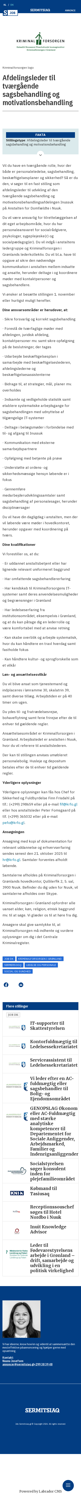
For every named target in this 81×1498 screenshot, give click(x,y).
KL (5, 4)
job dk (8, 958)
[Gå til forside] (10, 13)
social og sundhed (17, 971)
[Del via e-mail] (20, 985)
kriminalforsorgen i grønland (40, 958)
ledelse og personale (41, 965)
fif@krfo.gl (68, 804)
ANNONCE (70, 10)
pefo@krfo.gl (13, 822)
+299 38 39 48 (43, 1364)
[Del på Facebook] (6, 985)
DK (12, 4)
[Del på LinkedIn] (13, 985)
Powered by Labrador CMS (40, 1491)
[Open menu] (68, 1485)
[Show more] (40, 154)
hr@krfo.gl (11, 859)
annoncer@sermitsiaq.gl (18, 1364)
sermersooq (12, 965)
